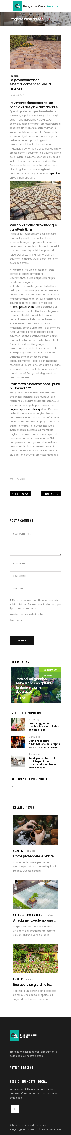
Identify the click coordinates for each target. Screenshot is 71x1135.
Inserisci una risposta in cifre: (27, 614)
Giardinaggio (50, 669)
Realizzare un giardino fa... (32, 984)
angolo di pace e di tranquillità (28, 409)
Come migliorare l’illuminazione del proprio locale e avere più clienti (44, 744)
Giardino (14, 75)
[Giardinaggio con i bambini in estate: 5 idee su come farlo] (18, 724)
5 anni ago (21, 697)
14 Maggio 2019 (17, 95)
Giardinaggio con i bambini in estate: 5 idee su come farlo (44, 726)
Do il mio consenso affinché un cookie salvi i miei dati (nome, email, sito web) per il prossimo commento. (35, 604)
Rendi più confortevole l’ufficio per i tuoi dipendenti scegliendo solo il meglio (42, 762)
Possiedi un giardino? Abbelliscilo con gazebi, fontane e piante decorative (34, 685)
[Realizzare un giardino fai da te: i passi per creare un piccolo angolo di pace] (35, 958)
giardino (55, 173)
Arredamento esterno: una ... (34, 920)
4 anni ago (34, 754)
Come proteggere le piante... (34, 856)
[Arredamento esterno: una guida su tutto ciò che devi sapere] (35, 894)
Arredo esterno (22, 914)
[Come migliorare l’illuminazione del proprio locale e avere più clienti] (18, 742)
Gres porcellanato (24, 307)
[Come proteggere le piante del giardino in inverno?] (35, 830)
